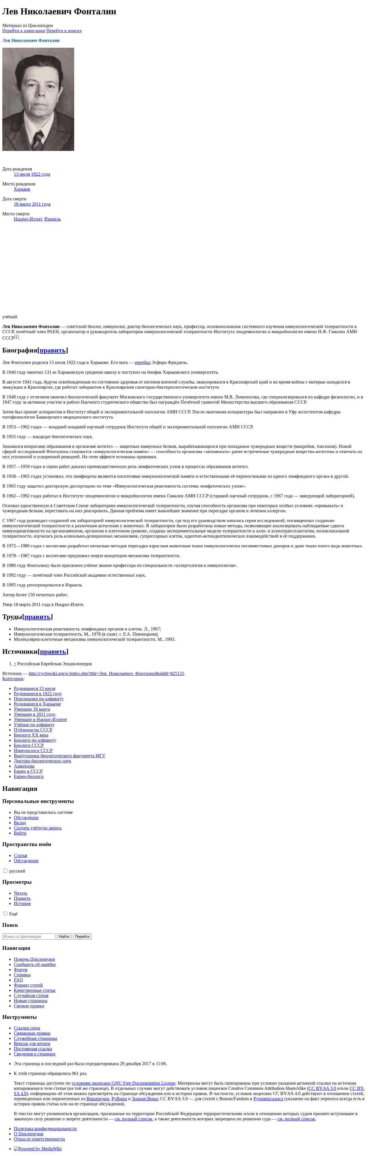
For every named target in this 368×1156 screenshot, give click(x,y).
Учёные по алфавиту (34, 724)
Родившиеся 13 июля (34, 688)
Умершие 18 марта (32, 709)
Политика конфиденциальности (45, 1128)
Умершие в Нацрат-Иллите (40, 719)
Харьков (22, 189)
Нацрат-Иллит (28, 218)
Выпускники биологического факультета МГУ (59, 755)
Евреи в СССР (28, 771)
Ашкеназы (24, 766)
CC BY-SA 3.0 (322, 1088)
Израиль (52, 218)
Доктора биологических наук (42, 760)
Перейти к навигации (23, 30)
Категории (12, 678)
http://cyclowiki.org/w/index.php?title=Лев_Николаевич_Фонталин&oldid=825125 (106, 673)
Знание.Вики (145, 1098)
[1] (16, 336)
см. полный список (133, 1118)
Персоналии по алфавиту (39, 698)
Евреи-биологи (29, 776)
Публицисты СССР (33, 729)
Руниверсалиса (268, 1098)
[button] (5, 871)
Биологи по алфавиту (35, 740)
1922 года (40, 174)
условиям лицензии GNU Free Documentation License (123, 1083)
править (53, 350)
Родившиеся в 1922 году (38, 693)
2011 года (41, 204)
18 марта (22, 204)
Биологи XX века (31, 735)
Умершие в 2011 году (34, 714)
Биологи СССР (29, 745)
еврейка (142, 362)
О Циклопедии (28, 1133)
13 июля (22, 174)
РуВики (119, 1098)
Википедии (98, 1098)
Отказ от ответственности (39, 1138)
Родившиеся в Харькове (37, 703)
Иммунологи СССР (33, 750)
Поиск (10, 925)
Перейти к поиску (64, 30)
